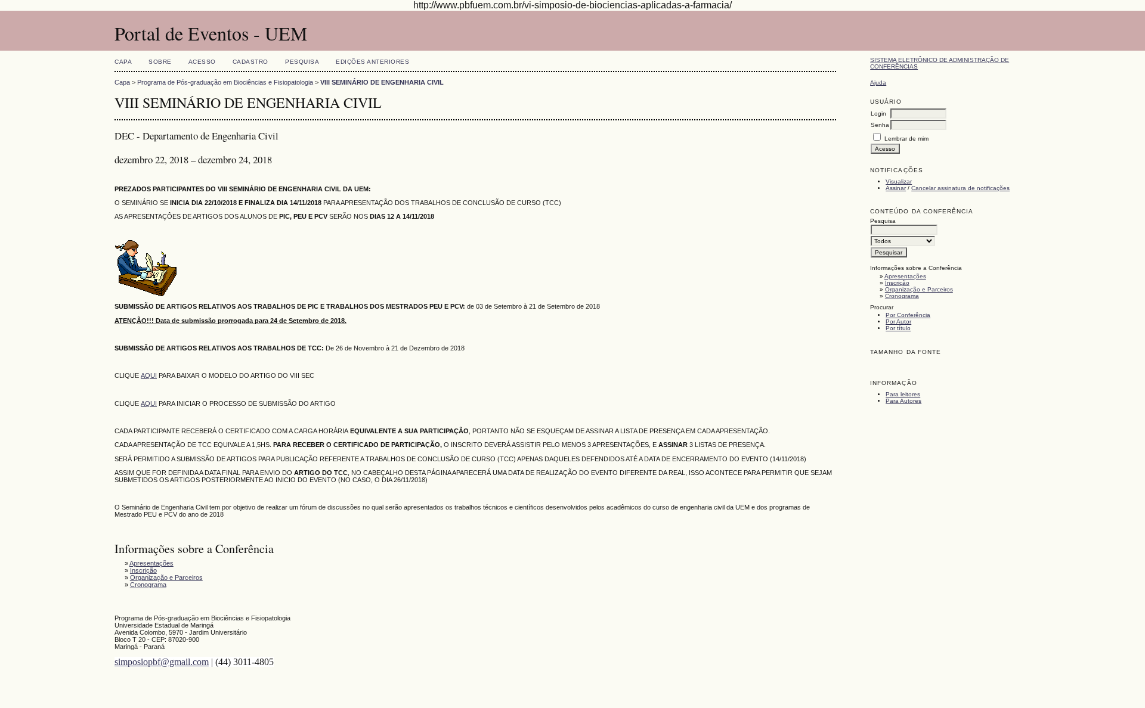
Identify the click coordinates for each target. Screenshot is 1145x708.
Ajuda (878, 82)
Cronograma (902, 296)
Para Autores (903, 401)
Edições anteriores (372, 61)
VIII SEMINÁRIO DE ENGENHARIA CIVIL (382, 82)
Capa (123, 61)
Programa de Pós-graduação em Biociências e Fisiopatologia (225, 82)
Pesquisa (302, 61)
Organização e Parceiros (919, 289)
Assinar (896, 188)
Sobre (160, 61)
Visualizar (899, 181)
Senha (880, 125)
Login (878, 113)
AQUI (149, 375)
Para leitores (903, 394)
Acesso (202, 61)
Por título (898, 328)
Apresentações (905, 276)
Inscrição (897, 283)
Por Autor (898, 321)
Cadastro (250, 61)
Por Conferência (908, 315)
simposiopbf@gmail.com (161, 662)
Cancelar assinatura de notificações (960, 188)
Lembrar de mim (906, 138)
